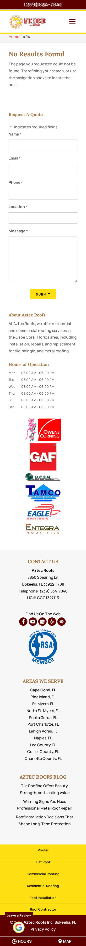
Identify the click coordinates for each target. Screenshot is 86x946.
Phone (16, 182)
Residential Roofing (43, 885)
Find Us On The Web (43, 613)
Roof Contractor (43, 909)
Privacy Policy (43, 929)
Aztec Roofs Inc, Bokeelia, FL (50, 922)
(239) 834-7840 (43, 4)
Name (15, 134)
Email (14, 158)
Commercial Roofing (43, 874)
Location (18, 206)
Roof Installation (43, 897)
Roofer (43, 850)
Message (18, 230)
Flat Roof (43, 862)
